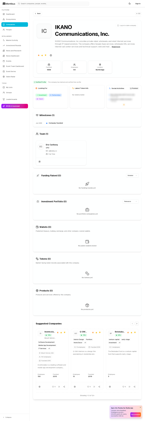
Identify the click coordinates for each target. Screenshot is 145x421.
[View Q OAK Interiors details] (87, 359)
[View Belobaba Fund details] (122, 359)
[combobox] (132, 175)
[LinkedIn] (39, 161)
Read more (116, 47)
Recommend (135, 414)
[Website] (51, 55)
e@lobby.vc (53, 151)
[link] (61, 153)
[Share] (64, 386)
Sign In (137, 4)
